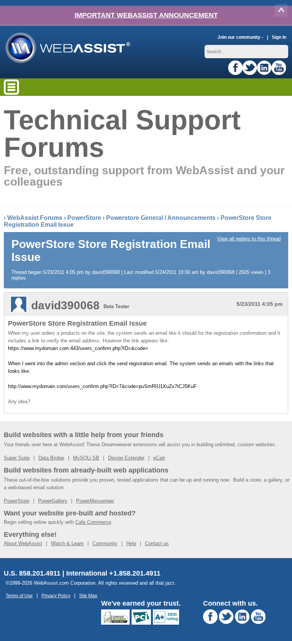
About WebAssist (23, 543)
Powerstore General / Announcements (161, 218)
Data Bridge (51, 458)
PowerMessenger (95, 501)
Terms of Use (19, 595)
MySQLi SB (86, 458)
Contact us (157, 543)
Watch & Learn (67, 543)
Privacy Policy (55, 595)
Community (104, 543)
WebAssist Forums (34, 218)
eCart (159, 458)
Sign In (279, 37)
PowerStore (84, 218)
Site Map (88, 595)
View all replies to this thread (249, 239)
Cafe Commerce (93, 522)
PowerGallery (52, 501)
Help (131, 543)
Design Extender (126, 458)
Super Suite (17, 458)
